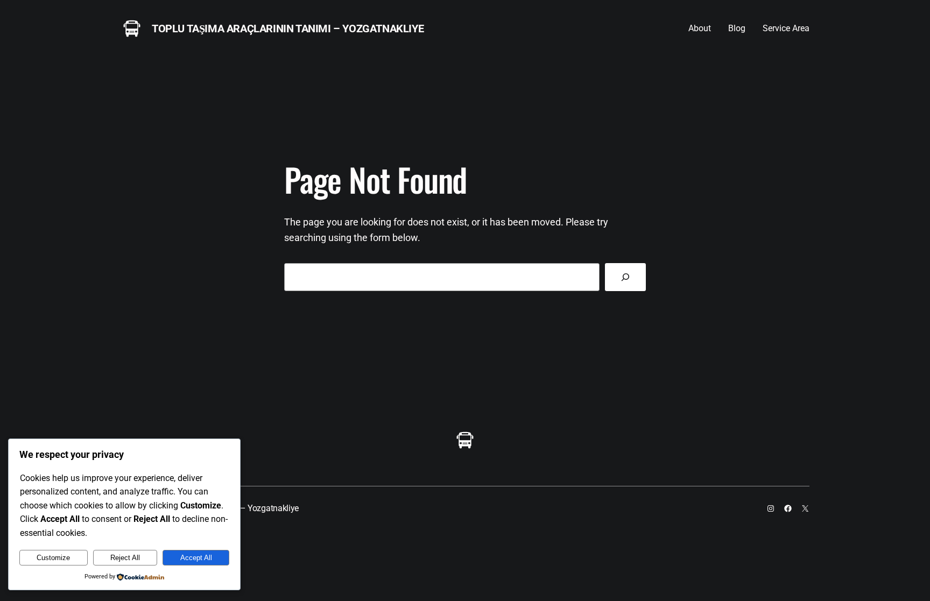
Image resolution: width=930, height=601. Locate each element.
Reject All (125, 558)
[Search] (625, 277)
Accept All (196, 558)
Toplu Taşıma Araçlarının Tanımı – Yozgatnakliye (288, 28)
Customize (53, 558)
